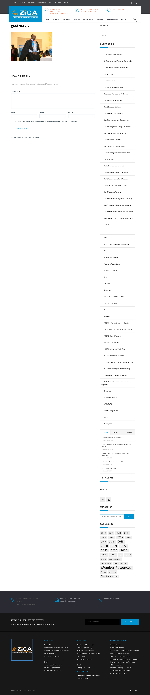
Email (42, 112)
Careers (58, 3)
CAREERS (113, 555)
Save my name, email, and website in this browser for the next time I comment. (46, 122)
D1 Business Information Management (117, 244)
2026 (103, 555)
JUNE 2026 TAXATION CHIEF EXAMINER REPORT (115, 454)
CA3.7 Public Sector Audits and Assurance (118, 212)
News (105, 310)
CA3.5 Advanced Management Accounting (118, 199)
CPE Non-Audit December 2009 (113, 462)
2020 (104, 546)
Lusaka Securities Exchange (120, 670)
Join (50, 3)
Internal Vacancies (120, 564)
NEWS (66, 3)
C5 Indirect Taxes (110, 81)
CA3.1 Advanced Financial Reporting (116, 172)
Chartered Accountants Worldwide (122, 662)
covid (120, 555)
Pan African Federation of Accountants (124, 659)
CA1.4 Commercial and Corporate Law (116, 120)
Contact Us (41, 3)
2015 (120, 537)
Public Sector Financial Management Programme (115, 383)
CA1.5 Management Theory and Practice (117, 127)
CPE (105, 231)
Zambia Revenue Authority (119, 653)
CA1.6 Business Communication (115, 133)
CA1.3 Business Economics (113, 113)
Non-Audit (107, 316)
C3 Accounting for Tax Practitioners (116, 68)
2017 (103, 542)
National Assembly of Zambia (120, 668)
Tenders (31, 3)
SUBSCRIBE (130, 622)
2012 (126, 533)
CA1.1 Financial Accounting (113, 100)
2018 (111, 542)
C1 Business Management (113, 55)
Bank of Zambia (115, 645)
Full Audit (107, 284)
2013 (103, 537)
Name (13, 112)
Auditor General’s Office (118, 673)
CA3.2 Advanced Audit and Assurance (116, 179)
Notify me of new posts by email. (27, 137)
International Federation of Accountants (124, 650)
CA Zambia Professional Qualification (116, 94)
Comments (128, 432)
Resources (107, 391)
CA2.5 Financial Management (114, 166)
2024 (114, 550)
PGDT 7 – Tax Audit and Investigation (116, 323)
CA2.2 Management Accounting (114, 146)
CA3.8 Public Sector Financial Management (118, 218)
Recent (115, 432)
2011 (118, 533)
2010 (111, 533)
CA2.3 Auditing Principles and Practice (117, 153)
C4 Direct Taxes (109, 74)
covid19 (103, 559)
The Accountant (109, 576)
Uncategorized (108, 424)
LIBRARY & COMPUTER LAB (114, 297)
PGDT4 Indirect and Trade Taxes (115, 349)
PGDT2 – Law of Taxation (112, 336)
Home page (107, 290)
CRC (105, 238)
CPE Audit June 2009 (109, 468)
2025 (124, 550)
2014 (111, 537)
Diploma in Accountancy (112, 264)
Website (71, 112)
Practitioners (88, 20)
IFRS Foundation (116, 665)
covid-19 (128, 555)
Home (47, 20)
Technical (100, 20)
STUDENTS (108, 404)
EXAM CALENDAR (110, 270)
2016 (128, 537)
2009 (103, 533)
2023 (104, 550)
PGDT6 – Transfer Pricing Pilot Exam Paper (119, 362)
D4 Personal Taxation (111, 257)
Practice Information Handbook (112, 438)
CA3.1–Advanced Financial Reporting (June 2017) (116, 445)
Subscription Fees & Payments (89, 675)
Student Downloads (110, 397)
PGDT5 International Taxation (114, 356)
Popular (105, 432)
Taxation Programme (111, 411)
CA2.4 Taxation (109, 159)
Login (14, 3)
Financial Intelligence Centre (120, 656)
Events (123, 20)
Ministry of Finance (117, 647)
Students (56, 20)
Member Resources (110, 303)
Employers (66, 20)
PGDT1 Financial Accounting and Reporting (118, 329)
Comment (15, 92)
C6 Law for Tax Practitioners (113, 87)
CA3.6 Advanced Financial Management (117, 205)
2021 (114, 546)
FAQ (105, 277)
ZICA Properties (112, 20)
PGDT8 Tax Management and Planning (117, 369)
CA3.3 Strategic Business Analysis (115, 185)
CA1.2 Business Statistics (113, 107)
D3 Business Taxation (111, 251)
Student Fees (83, 678)
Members (77, 20)
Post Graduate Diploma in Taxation (115, 375)
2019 (121, 542)
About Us (22, 3)
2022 (123, 546)
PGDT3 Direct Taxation (111, 342)
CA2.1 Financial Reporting (112, 140)
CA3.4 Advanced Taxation (112, 192)
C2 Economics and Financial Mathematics (118, 61)
